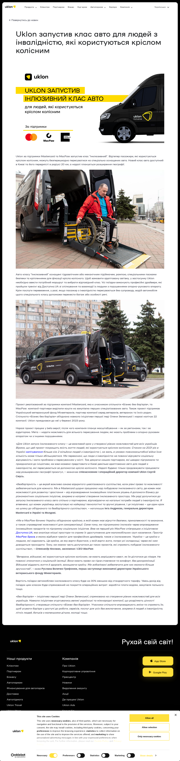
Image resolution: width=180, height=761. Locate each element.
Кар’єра (113, 7)
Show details (146, 755)
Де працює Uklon (73, 699)
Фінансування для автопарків (26, 688)
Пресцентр (69, 676)
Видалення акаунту (74, 688)
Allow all (149, 718)
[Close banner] (176, 715)
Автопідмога (15, 699)
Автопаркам (14, 682)
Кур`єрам (82, 7)
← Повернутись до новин (23, 19)
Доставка (13, 693)
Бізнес (71, 7)
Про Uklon (68, 665)
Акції (65, 693)
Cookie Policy (101, 741)
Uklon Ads (68, 704)
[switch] (81, 755)
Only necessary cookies (149, 736)
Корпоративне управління (78, 671)
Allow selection (149, 727)
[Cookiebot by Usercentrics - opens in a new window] (18, 755)
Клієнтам (45, 7)
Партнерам (58, 7)
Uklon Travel (14, 704)
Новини (67, 682)
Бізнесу (11, 676)
